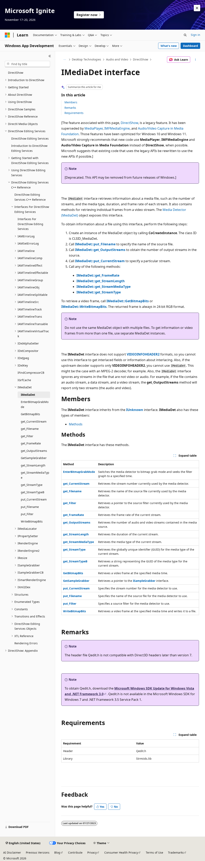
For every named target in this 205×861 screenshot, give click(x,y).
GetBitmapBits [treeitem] (30, 414)
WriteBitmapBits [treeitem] (32, 521)
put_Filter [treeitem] (27, 514)
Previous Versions (37, 852)
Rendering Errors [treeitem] (26, 643)
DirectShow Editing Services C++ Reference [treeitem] (30, 197)
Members (70, 102)
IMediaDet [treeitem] (28, 395)
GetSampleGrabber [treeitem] (34, 458)
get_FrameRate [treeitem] (31, 443)
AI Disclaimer (12, 852)
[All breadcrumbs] (64, 59)
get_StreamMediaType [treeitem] (35, 475)
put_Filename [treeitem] (30, 507)
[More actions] (195, 59)
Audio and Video (117, 59)
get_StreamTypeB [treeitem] (32, 492)
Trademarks (176, 852)
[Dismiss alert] (197, 8)
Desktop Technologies (86, 59)
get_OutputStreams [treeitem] (34, 451)
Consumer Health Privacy (121, 852)
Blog (57, 852)
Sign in (195, 35)
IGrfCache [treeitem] (24, 380)
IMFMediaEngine (117, 128)
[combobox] (27, 64)
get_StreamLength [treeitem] (33, 465)
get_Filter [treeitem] (27, 436)
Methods (75, 424)
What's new (169, 46)
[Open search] (185, 35)
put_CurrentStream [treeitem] (34, 499)
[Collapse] (49, 56)
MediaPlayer (93, 128)
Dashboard (190, 46)
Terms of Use (154, 852)
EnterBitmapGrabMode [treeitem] (34, 404)
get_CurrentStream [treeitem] (33, 421)
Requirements (73, 113)
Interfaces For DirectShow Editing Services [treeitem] (30, 224)
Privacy (92, 852)
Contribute (75, 852)
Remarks (70, 108)
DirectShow (140, 59)
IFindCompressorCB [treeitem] (31, 373)
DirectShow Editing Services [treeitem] (30, 138)
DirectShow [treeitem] (15, 73)
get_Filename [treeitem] (30, 429)
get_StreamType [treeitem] (31, 485)
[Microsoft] (7, 35)
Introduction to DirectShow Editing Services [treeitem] (29, 148)
